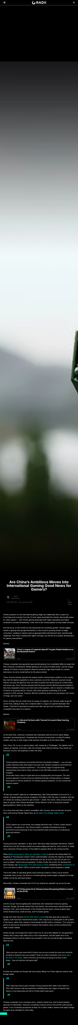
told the (34, 917)
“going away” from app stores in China (33, 865)
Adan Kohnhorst (16, 597)
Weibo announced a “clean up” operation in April (27, 854)
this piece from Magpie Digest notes (49, 813)
